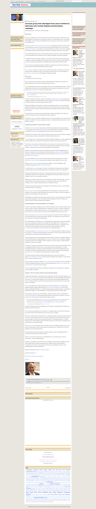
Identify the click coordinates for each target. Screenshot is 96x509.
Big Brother (33, 473)
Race (64, 488)
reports (42, 214)
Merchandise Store (19, 1)
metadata (27, 485)
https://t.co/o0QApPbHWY (32, 94)
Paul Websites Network (41, 1)
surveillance (64, 499)
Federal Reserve (67, 478)
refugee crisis (57, 489)
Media (66, 484)
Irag (61, 482)
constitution (33, 381)
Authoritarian (68, 472)
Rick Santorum (57, 490)
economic (40, 478)
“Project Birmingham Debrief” (34, 256)
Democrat (56, 476)
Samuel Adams (59, 497)
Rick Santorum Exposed (64, 490)
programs (57, 488)
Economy (44, 478)
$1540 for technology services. (44, 165)
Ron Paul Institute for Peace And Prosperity (40, 494)
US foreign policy (44, 500)
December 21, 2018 (42, 96)
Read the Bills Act (38, 489)
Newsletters (66, 485)
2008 (44, 471)
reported (33, 118)
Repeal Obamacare (63, 489)
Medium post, (33, 168)
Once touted (28, 69)
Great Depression (37, 480)
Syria (67, 499)
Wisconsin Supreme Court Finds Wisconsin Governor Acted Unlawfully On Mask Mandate (79, 101)
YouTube (51, 501)
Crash (46, 476)
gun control (42, 480)
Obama (48, 486)
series (38, 214)
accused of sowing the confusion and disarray (40, 45)
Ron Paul (52, 381)
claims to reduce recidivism (33, 160)
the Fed (34, 500)
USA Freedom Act (54, 500)
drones (37, 478)
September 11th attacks (43, 499)
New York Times (61, 485)
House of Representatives (49, 480)
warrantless (44, 501)
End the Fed (55, 478)
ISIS (69, 482)
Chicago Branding (55, 506)
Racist (66, 488)
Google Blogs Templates (65, 506)
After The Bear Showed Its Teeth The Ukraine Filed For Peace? (82, 74)
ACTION (55, 471)
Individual (38, 381)
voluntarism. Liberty (29, 501)
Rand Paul (32, 489)
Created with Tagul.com (48, 400)
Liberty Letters (46, 484)
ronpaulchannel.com (29, 497)
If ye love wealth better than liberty (37, 482)
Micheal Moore (31, 485)
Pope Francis (38, 488)
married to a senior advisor (33, 73)
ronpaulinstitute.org (37, 382)
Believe (30, 473)
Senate (34, 499)
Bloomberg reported (31, 325)
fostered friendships (33, 127)
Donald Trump (64, 476)
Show (48, 499)
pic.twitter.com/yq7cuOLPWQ (58, 302)
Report (69, 489)
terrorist (29, 500)
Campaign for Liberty (60, 473)
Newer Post (28, 387)
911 (53, 471)
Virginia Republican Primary (65, 500)
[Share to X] (50, 380)
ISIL (68, 482)
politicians (33, 488)
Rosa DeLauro (50, 497)
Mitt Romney (41, 485)
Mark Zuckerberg (44, 129)
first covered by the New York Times (43, 231)
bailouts (27, 473)
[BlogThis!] (48, 380)
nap (44, 485)
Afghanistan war (60, 471)
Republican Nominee (41, 490)
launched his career (58, 152)
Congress (68, 475)
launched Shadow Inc (32, 48)
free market (52, 479)
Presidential (46, 488)
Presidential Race (52, 488)
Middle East (36, 485)
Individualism (56, 482)
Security (31, 499)
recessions (44, 489)
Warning (40, 501)
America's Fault (45, 472)
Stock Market (59, 499)
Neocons (50, 485)
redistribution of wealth (51, 489)
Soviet (50, 499)
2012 (46, 471)
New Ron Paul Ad (55, 485)
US (40, 500)
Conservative (28, 476)
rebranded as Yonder (32, 251)
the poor (37, 500)
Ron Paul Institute (57, 381)
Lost (61, 484)
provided (44, 221)
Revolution (51, 490)
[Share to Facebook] (51, 380)
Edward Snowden (49, 478)
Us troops (49, 500)
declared (36, 89)
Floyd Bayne (28, 479)
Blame (46, 473)
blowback (49, 473)
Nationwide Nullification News (79, 88)
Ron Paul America (36, 506)
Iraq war (65, 482)
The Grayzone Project (44, 349)
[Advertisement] (59, 5)
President (42, 488)
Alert (38, 472)
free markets (56, 479)
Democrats (60, 476)
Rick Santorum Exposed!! (79, 68)
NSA (40, 486)
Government (31, 480)
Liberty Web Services (48, 463)
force (40, 479)
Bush (55, 473)
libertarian (36, 484)
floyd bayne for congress (35, 479)
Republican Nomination (34, 490)
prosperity (61, 488)
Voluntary (34, 501)
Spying (53, 499)
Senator (37, 499)
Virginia (59, 500)
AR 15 (56, 472)
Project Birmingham (54, 98)
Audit (64, 472)
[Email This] (47, 380)
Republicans (47, 490)
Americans (50, 472)
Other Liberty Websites (30, 1)
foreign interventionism (45, 479)
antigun (54, 472)
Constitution (29, 470)
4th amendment (49, 471)
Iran (63, 482)
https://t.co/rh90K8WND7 (47, 302)
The (32, 500)
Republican (28, 490)
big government (38, 473)
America (41, 472)
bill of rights (43, 473)
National (47, 485)
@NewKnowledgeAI (46, 299)
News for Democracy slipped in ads (53, 287)
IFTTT (28, 359)
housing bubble (56, 480)
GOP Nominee (61, 479)
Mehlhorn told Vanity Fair (33, 145)
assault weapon (61, 472)
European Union (61, 478)
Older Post (68, 387)
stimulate (55, 499)
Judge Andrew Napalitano (30, 484)
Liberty (41, 381)
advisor (35, 163)
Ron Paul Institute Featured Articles (35, 356)
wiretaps (47, 501)
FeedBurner (19, 128)
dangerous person (51, 476)
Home (12, 1)
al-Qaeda (30, 472)
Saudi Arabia (64, 497)
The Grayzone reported (32, 190)
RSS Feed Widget (16, 113)
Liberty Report (46, 381)
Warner (37, 501)
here (35, 352)
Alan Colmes (35, 472)
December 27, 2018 (45, 304)
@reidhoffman (29, 93)
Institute (59, 482)
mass (63, 484)
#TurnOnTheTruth (39, 471)
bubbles (52, 473)
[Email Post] (46, 379)
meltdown (68, 484)
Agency (64, 471)
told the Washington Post (32, 295)
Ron (69, 490)
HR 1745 (60, 480)
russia (55, 497)
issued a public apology (49, 261)
